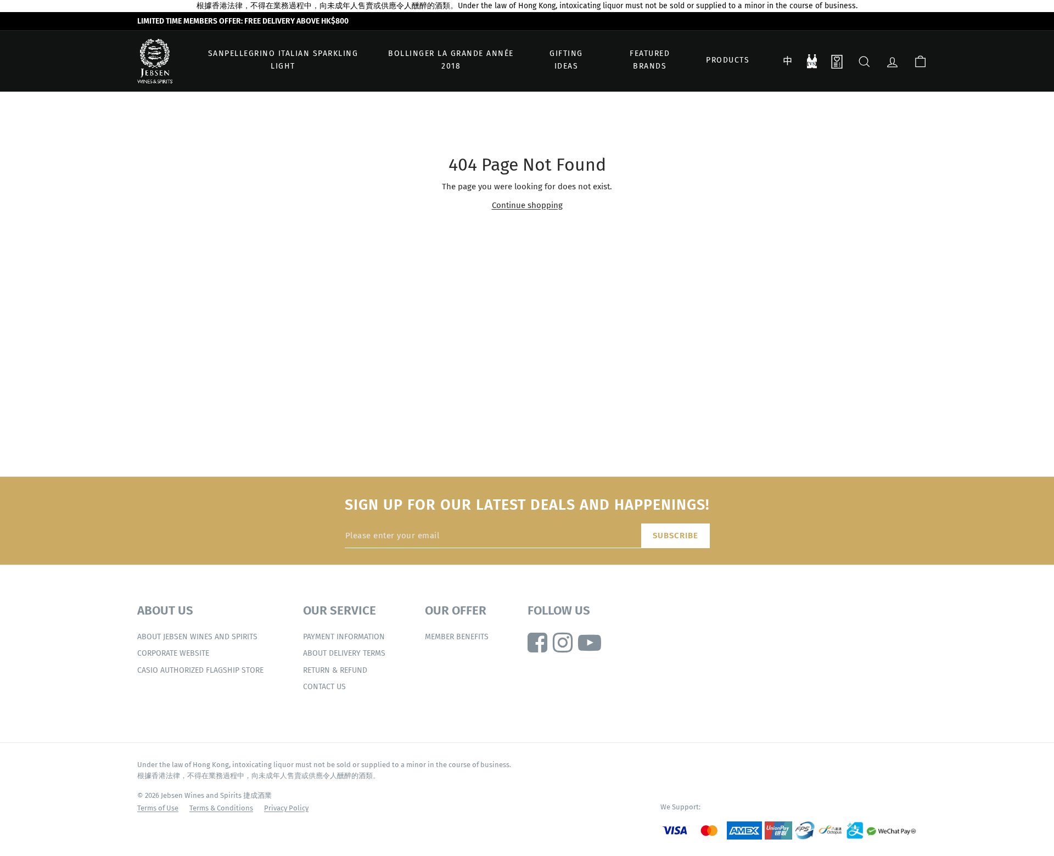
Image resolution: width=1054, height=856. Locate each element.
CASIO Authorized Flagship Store (200, 670)
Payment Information (344, 636)
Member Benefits (457, 636)
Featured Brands (650, 60)
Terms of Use (157, 808)
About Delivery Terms (344, 653)
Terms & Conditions (221, 808)
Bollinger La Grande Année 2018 (451, 60)
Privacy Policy (286, 808)
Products (727, 60)
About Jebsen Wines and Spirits (197, 636)
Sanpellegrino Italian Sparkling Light (283, 60)
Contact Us (324, 686)
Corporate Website (173, 653)
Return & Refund (335, 670)
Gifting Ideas (566, 60)
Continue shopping (527, 205)
